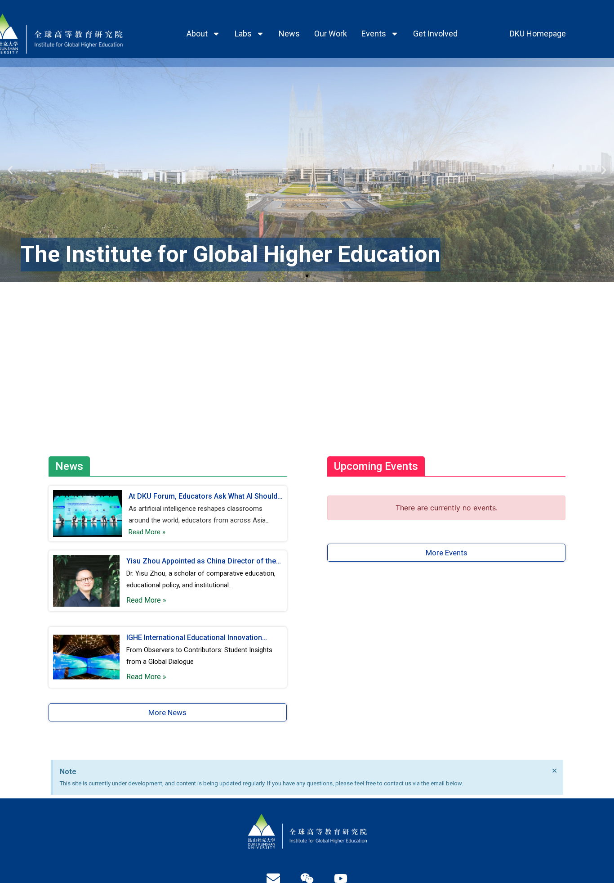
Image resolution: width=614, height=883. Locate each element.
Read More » (147, 532)
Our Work (330, 33)
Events (373, 33)
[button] (10, 170)
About (197, 33)
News (289, 33)
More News (167, 712)
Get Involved (435, 33)
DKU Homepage (538, 33)
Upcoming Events (376, 466)
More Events (446, 552)
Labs (243, 33)
